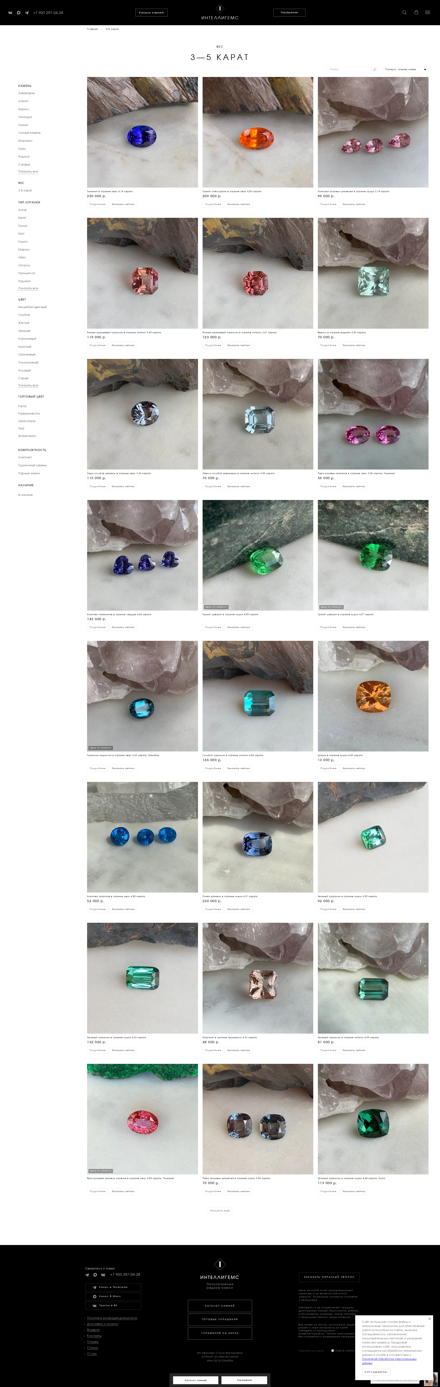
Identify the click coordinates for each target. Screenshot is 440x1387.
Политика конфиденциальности (112, 1318)
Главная (92, 29)
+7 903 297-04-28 (48, 13)
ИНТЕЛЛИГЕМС (220, 18)
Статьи (92, 1347)
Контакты (94, 1336)
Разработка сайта (311, 1351)
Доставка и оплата (102, 1324)
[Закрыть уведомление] (429, 1318)
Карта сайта (343, 1350)
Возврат (93, 1330)
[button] (404, 12)
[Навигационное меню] (427, 12)
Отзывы (93, 1342)
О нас (92, 1353)
